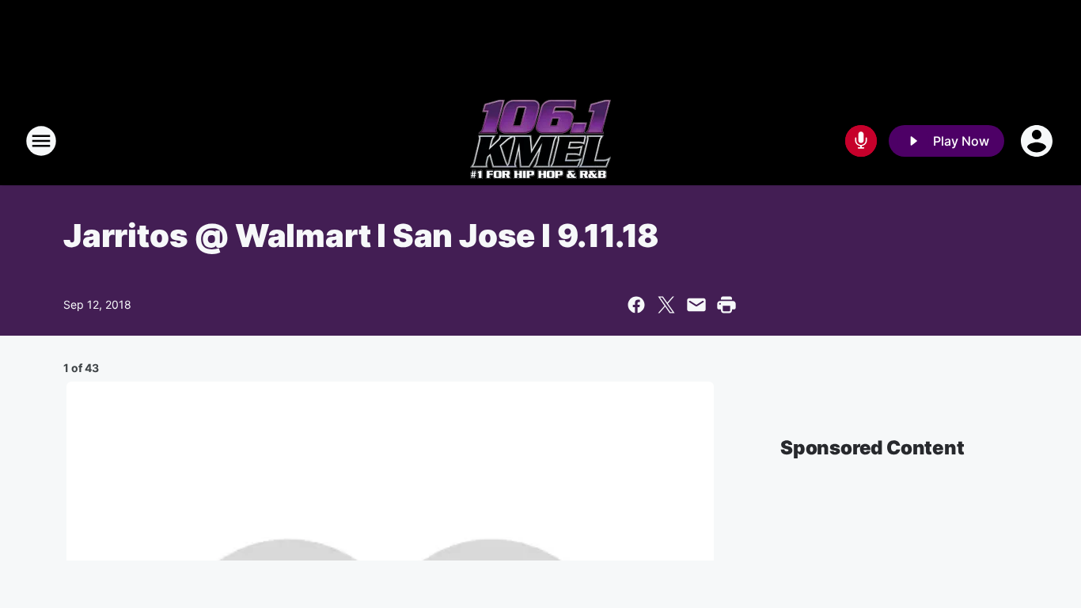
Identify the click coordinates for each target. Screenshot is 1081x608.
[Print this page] (726, 305)
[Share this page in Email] (696, 305)
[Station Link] (540, 141)
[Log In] (1038, 141)
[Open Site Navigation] (41, 141)
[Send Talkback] (861, 141)
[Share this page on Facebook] (636, 305)
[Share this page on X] (666, 305)
